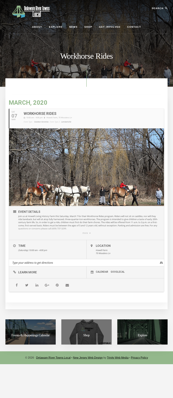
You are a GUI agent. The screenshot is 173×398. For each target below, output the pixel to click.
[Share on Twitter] (26, 285)
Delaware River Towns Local (53, 357)
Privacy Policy (139, 357)
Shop (86, 335)
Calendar (102, 271)
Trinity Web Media (118, 357)
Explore (142, 335)
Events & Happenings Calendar (30, 335)
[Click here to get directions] (161, 262)
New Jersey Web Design (88, 357)
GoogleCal (118, 271)
